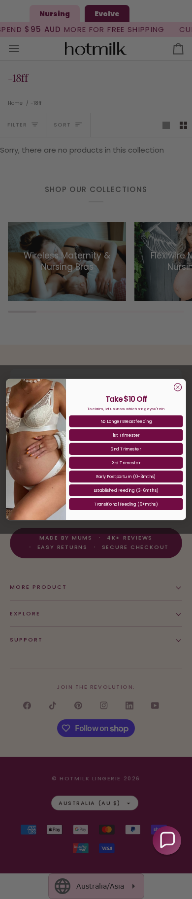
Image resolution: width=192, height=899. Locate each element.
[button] (167, 840)
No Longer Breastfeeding (126, 421)
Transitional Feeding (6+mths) (126, 504)
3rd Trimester (126, 463)
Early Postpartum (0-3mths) (126, 477)
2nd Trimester (126, 449)
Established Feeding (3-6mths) (126, 490)
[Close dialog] (177, 387)
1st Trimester (126, 435)
